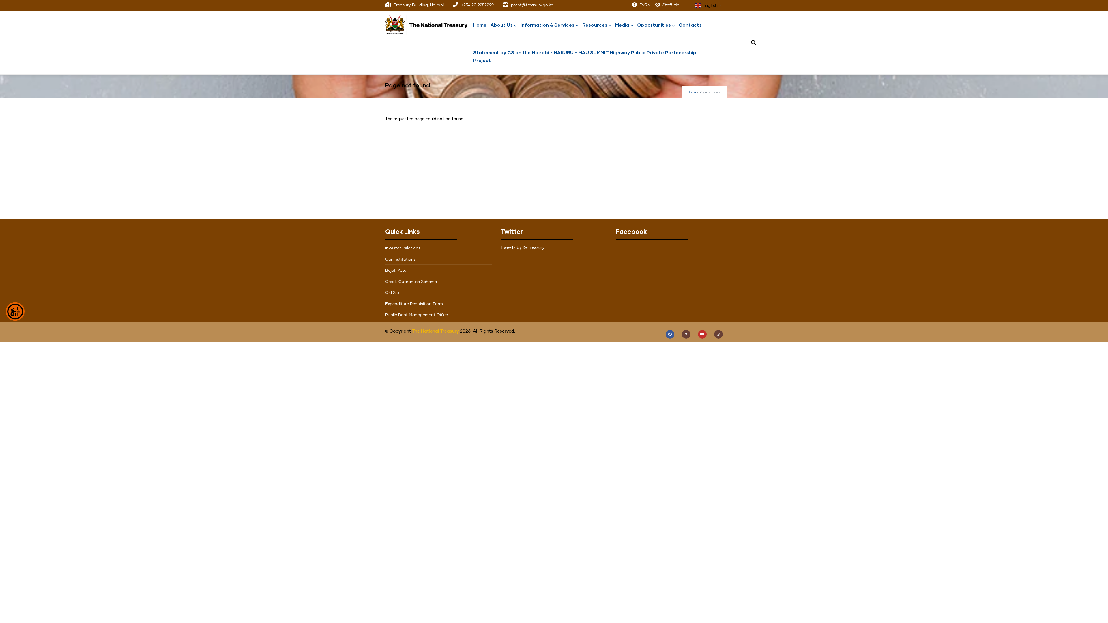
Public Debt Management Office (416, 315)
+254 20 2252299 (477, 5)
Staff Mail (671, 5)
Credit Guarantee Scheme (411, 282)
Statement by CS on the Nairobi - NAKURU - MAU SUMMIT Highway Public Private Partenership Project (584, 56)
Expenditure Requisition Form (414, 304)
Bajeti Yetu (396, 271)
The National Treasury (435, 331)
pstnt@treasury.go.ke (532, 5)
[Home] (428, 24)
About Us (502, 24)
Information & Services (547, 24)
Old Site (392, 293)
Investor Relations (402, 248)
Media (622, 24)
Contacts (690, 24)
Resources (594, 24)
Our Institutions (400, 260)
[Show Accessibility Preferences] (15, 311)
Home (479, 24)
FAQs (644, 5)
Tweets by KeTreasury (522, 248)
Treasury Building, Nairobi (419, 5)
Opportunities (654, 24)
